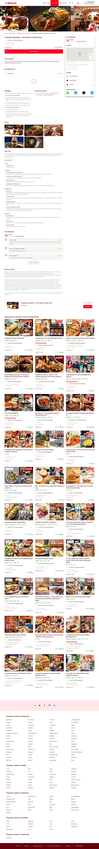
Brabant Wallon (10, 774)
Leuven (51, 769)
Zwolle (72, 760)
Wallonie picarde (75, 785)
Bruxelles (8, 782)
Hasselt (30, 779)
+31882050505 (79, 846)
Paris (51, 826)
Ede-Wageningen (32, 733)
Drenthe (30, 730)
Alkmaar (8, 722)
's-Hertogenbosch (75, 720)
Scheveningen (53, 760)
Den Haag (8, 760)
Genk (29, 769)
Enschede (30, 738)
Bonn (7, 807)
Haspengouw (31, 777)
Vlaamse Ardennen (75, 779)
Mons (51, 779)
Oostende (52, 788)
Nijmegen (52, 736)
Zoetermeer (74, 757)
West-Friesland (75, 749)
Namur (51, 782)
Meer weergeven (34, 262)
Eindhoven (30, 736)
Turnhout (73, 777)
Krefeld (51, 799)
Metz (51, 821)
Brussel (8, 779)
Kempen (30, 782)
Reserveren (88, 306)
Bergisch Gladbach (10, 802)
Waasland (73, 782)
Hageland (30, 774)
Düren (29, 799)
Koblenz (51, 796)
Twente (73, 728)
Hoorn (51, 722)
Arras (7, 824)
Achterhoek (9, 720)
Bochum (8, 804)
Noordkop (52, 738)
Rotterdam (52, 757)
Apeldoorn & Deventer (11, 733)
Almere (8, 725)
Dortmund (8, 810)
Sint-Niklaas (74, 774)
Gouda (29, 746)
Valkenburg (74, 736)
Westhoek (73, 788)
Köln (51, 802)
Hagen (29, 810)
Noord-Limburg (53, 741)
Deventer (30, 722)
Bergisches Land (10, 799)
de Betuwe (9, 752)
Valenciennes (74, 826)
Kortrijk (29, 785)
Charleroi (8, 785)
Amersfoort (9, 728)
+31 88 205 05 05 (53, 93)
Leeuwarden (53, 725)
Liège (51, 771)
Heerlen (30, 757)
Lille (29, 829)
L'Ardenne (30, 788)
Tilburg (73, 725)
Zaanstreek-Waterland (76, 752)
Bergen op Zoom (10, 741)
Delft (7, 755)
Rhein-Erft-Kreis (75, 810)
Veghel (72, 741)
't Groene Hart (31, 749)
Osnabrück (73, 804)
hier (8, 95)
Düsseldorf (30, 802)
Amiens (8, 821)
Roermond (52, 752)
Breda (7, 746)
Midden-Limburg (54, 733)
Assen (7, 738)
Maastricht (52, 730)
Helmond (30, 760)
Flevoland (30, 741)
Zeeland (73, 755)
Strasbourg (73, 824)
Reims (51, 829)
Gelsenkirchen (31, 807)
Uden (72, 730)
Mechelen (52, 777)
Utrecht (73, 733)
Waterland (73, 746)
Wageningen (74, 744)
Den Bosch (9, 757)
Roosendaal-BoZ (54, 755)
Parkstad (52, 749)
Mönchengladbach (75, 796)
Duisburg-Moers (32, 796)
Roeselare (73, 771)
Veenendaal (74, 738)
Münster (73, 799)
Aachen (8, 796)
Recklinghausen (75, 807)
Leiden (51, 728)
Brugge (8, 777)
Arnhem (8, 736)
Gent (29, 771)
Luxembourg (53, 774)
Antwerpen (9, 771)
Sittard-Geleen (74, 722)
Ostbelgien (73, 769)
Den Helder (31, 720)
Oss (50, 744)
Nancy (51, 824)
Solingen (8, 812)
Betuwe (8, 744)
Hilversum (52, 720)
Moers (51, 807)
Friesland (30, 744)
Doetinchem (31, 725)
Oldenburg (73, 802)
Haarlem (30, 755)
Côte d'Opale (9, 829)
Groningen (30, 752)
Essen (29, 804)
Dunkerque (30, 821)
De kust (8, 788)
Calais (7, 826)
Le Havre (30, 826)
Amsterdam (9, 730)
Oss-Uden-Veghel (54, 746)
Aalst (7, 769)
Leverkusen (52, 804)
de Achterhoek (10, 749)
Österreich (9, 838)
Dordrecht (30, 728)
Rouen (72, 821)
